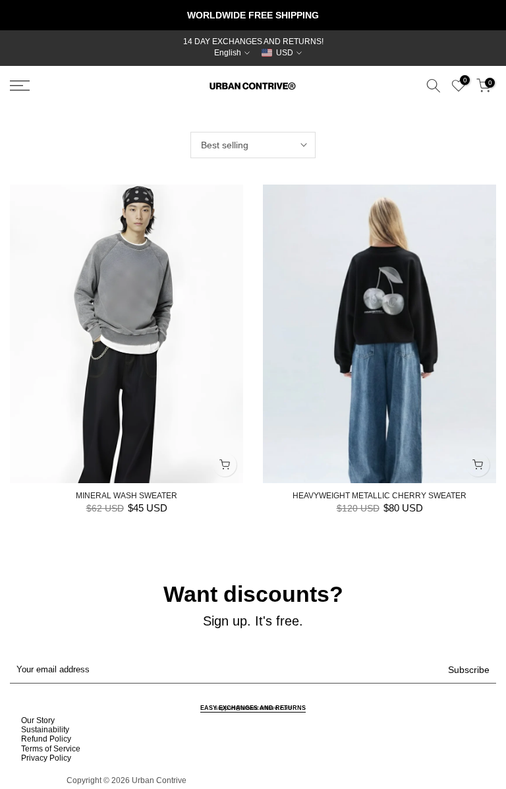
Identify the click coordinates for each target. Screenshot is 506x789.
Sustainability (45, 729)
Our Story (38, 720)
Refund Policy (46, 739)
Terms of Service (50, 748)
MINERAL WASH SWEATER (126, 495)
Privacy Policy (46, 758)
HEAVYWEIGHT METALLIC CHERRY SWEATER (379, 495)
